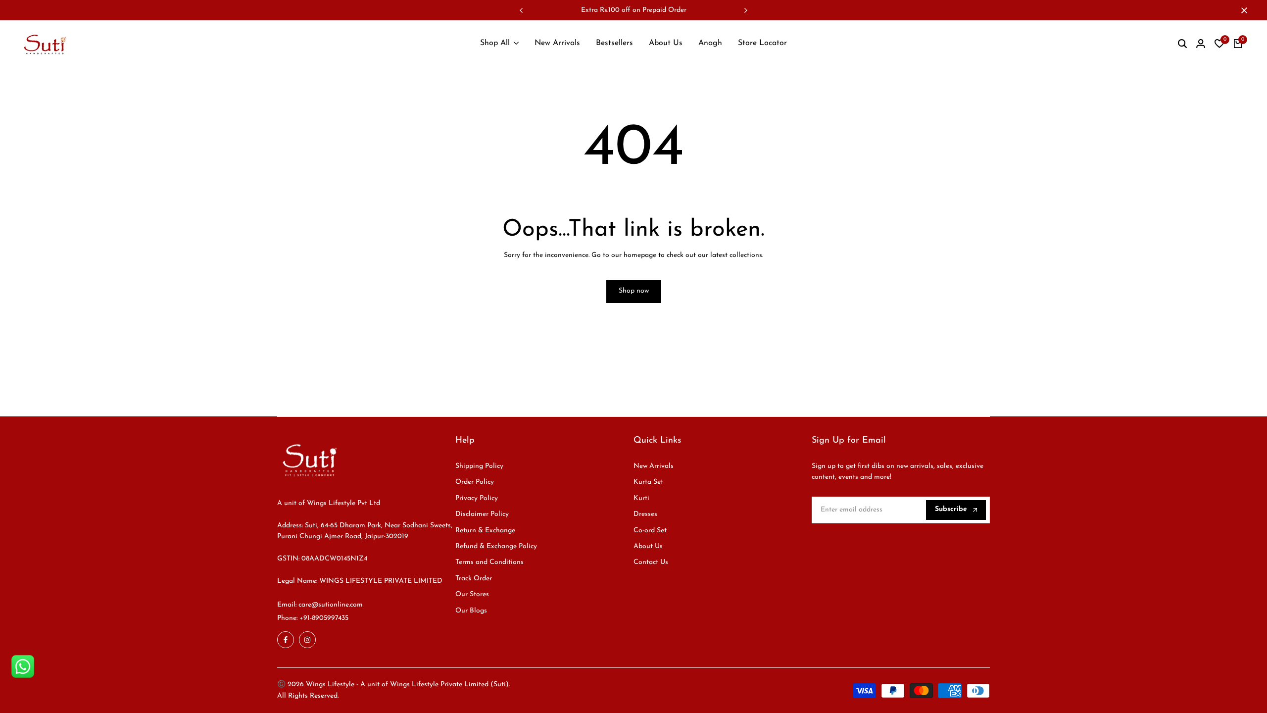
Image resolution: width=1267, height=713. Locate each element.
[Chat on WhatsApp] (23, 666)
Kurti (641, 498)
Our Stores (472, 594)
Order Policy (474, 482)
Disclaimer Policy (482, 514)
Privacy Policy (476, 498)
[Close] (1242, 10)
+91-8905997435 (323, 618)
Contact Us (651, 562)
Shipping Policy (479, 466)
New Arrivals (654, 466)
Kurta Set (648, 482)
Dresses (645, 514)
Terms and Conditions (489, 562)
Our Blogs (471, 610)
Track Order (473, 578)
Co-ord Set (650, 530)
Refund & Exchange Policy (496, 546)
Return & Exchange (485, 530)
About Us (648, 546)
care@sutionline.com (330, 605)
